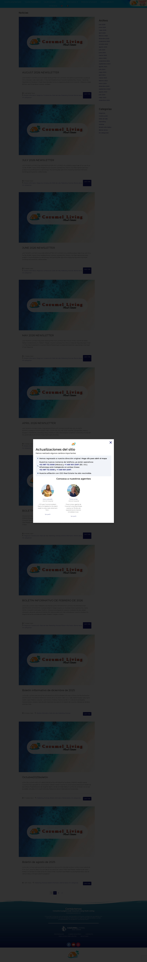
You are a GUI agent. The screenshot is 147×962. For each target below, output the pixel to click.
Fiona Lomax (73, 499)
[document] (73, 481)
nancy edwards (47, 499)
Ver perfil (47, 514)
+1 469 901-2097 (72, 465)
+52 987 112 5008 (47, 465)
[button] (110, 442)
